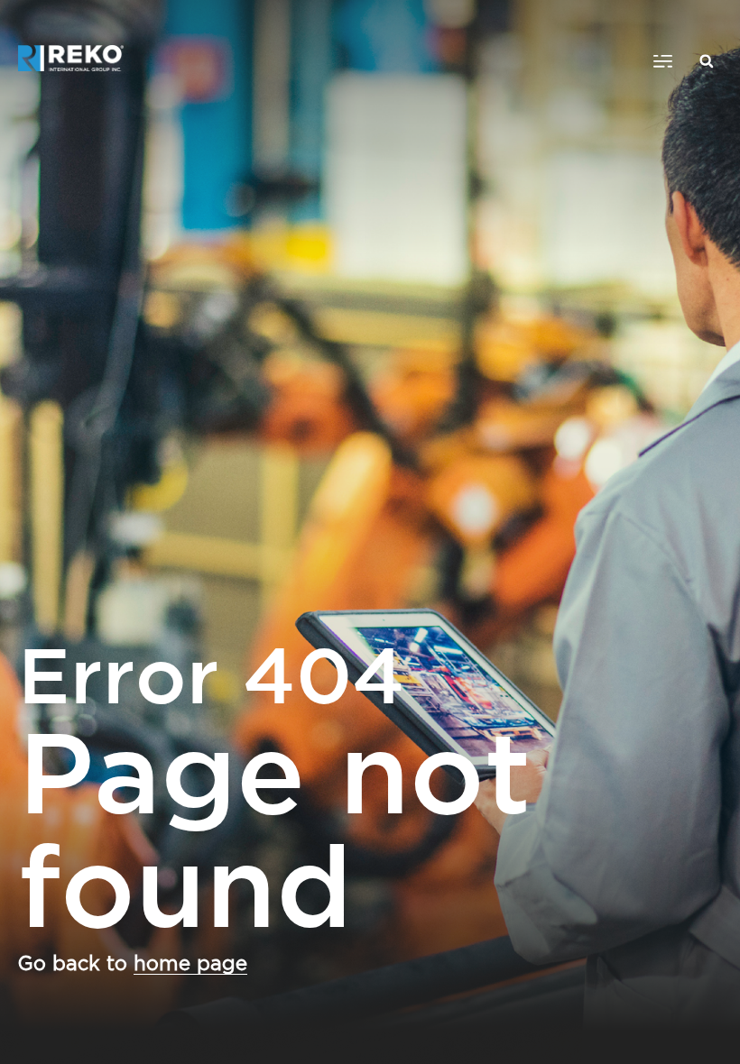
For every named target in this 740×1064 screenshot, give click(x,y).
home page (190, 964)
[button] (663, 61)
